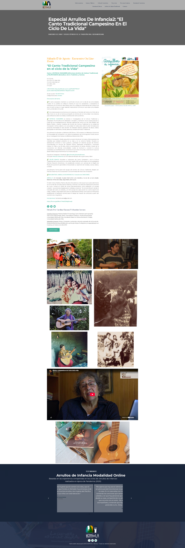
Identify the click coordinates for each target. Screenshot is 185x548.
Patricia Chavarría (58, 156)
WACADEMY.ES (88, 543)
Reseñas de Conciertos (139, 3)
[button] (53, 230)
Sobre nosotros (79, 3)
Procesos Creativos (125, 3)
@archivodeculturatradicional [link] (75, 154)
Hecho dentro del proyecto (76, 543)
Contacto (125, 6)
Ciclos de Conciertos (103, 3)
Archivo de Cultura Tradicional (112, 6)
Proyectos (114, 3)
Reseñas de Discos (97, 6)
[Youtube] (54, 206)
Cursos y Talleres (90, 3)
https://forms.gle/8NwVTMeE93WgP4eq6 (59, 201)
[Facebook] (51, 206)
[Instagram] (48, 206)
